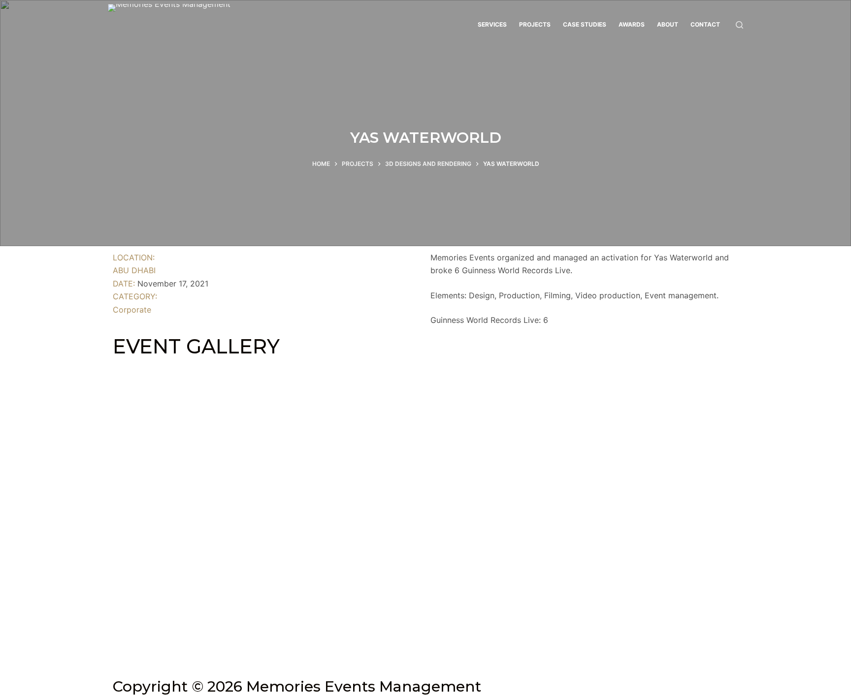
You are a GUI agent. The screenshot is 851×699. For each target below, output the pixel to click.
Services (492, 24)
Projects (535, 24)
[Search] (739, 25)
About (667, 24)
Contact (705, 24)
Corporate (132, 310)
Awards (632, 24)
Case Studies (584, 24)
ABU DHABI (134, 270)
